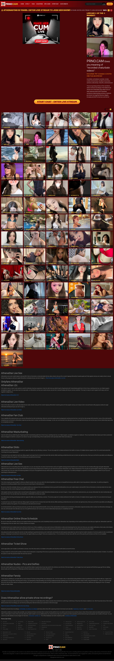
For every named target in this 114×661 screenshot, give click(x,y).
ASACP (57, 650)
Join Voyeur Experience (8, 637)
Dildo (10, 460)
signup (110, 4)
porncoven (105, 627)
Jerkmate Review (32, 625)
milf (96, 97)
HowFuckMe (86, 639)
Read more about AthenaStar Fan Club (11, 425)
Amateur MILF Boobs (108, 623)
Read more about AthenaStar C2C (10, 395)
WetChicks (79, 629)
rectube (107, 79)
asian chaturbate (93, 629)
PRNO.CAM (95, 61)
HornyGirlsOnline (50, 635)
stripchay (20, 625)
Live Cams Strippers (50, 633)
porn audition (80, 625)
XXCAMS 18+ (106, 621)
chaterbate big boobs (94, 623)
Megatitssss (80, 623)
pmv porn (5, 639)
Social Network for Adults (89, 635)
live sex (28, 632)
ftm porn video (49, 632)
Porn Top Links (68, 639)
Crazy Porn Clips (109, 632)
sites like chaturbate (46, 621)
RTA (53, 650)
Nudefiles (91, 627)
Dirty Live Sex (92, 625)
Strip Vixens (21, 629)
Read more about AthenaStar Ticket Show (12, 557)
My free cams (89, 609)
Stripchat (81, 609)
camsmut (89, 82)
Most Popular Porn (32, 629)
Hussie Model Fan (69, 632)
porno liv (86, 632)
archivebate (96, 79)
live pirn (5, 625)
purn (47, 639)
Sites (27, 4)
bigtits (106, 95)
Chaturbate (64, 4)
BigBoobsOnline (109, 633)
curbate (89, 81)
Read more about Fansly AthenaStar (10, 591)
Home (22, 4)
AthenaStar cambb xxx (35, 615)
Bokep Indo (68, 629)
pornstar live (68, 623)
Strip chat (55, 4)
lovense (102, 95)
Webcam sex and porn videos (10, 633)
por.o (4, 627)
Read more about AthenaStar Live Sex (55, 378)
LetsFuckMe (86, 637)
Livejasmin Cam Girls (32, 623)
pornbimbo (20, 621)
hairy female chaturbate (8, 623)
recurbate (101, 79)
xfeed (67, 627)
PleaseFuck (44, 627)
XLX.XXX (5, 621)
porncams (43, 623)
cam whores (86, 633)
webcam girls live (81, 621)
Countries (39, 4)
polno (104, 629)
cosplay (89, 97)
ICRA (60, 650)
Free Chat (11, 512)
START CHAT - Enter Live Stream (57, 101)
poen (19, 623)
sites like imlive (30, 635)
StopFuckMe (31, 621)
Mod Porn (29, 639)
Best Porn (79, 627)
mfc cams (47, 4)
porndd (20, 627)
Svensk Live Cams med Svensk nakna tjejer (51, 625)
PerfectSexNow (69, 625)
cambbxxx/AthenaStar (71, 615)
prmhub (67, 635)
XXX (104, 625)
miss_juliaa (5, 629)
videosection (69, 621)
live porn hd (48, 637)
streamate (30, 627)
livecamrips (107, 81)
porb (66, 633)
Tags (33, 4)
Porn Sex (29, 637)
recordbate (89, 79)
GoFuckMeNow (68, 637)
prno (42, 629)
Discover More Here (31, 633)
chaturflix (101, 82)
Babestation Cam (7, 632)
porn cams (91, 621)
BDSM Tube (5, 635)
